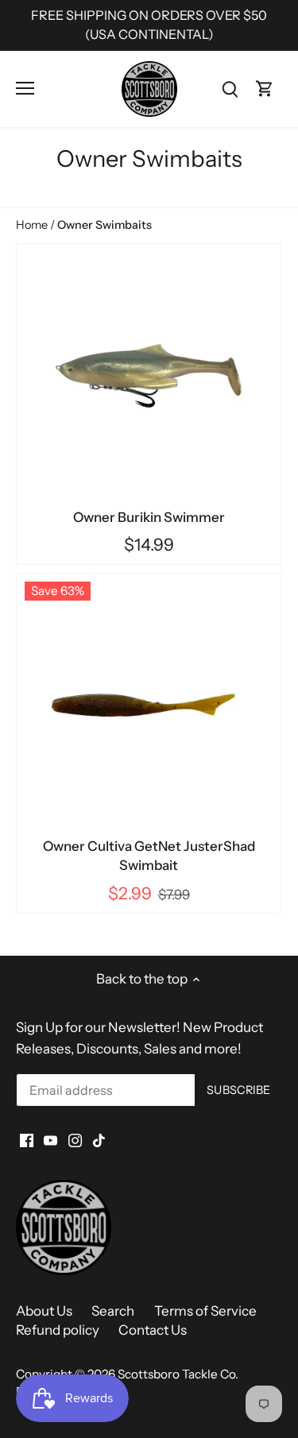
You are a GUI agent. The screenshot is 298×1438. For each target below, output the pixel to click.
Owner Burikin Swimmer (149, 517)
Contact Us (152, 1330)
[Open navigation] (25, 88)
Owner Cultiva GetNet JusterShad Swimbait (149, 855)
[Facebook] (26, 1140)
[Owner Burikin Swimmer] (149, 376)
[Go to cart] (264, 88)
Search (112, 1311)
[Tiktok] (99, 1140)
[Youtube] (50, 1140)
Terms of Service (205, 1311)
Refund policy (57, 1330)
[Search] (229, 88)
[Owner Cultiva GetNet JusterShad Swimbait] (149, 705)
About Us (44, 1311)
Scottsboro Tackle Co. (178, 1374)
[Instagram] (75, 1140)
